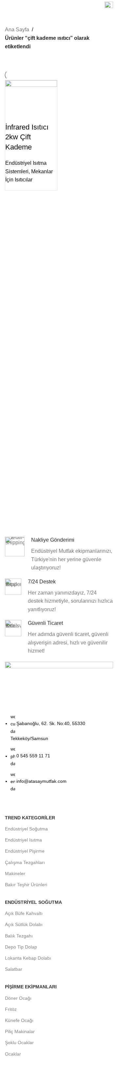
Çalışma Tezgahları (25, 862)
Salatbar (13, 969)
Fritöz (11, 1009)
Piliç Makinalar (20, 1031)
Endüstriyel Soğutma (26, 828)
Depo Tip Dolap (21, 947)
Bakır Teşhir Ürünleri (26, 884)
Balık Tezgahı (19, 935)
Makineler (15, 873)
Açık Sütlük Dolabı (24, 924)
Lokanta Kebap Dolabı (28, 958)
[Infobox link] (109, 7)
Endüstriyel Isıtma (23, 840)
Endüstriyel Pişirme (25, 851)
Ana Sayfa (17, 29)
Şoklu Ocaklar (19, 1042)
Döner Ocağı (18, 998)
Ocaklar (13, 1054)
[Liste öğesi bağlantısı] (59, 756)
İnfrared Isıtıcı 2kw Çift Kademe (27, 137)
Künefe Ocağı (19, 1020)
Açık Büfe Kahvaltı (24, 913)
